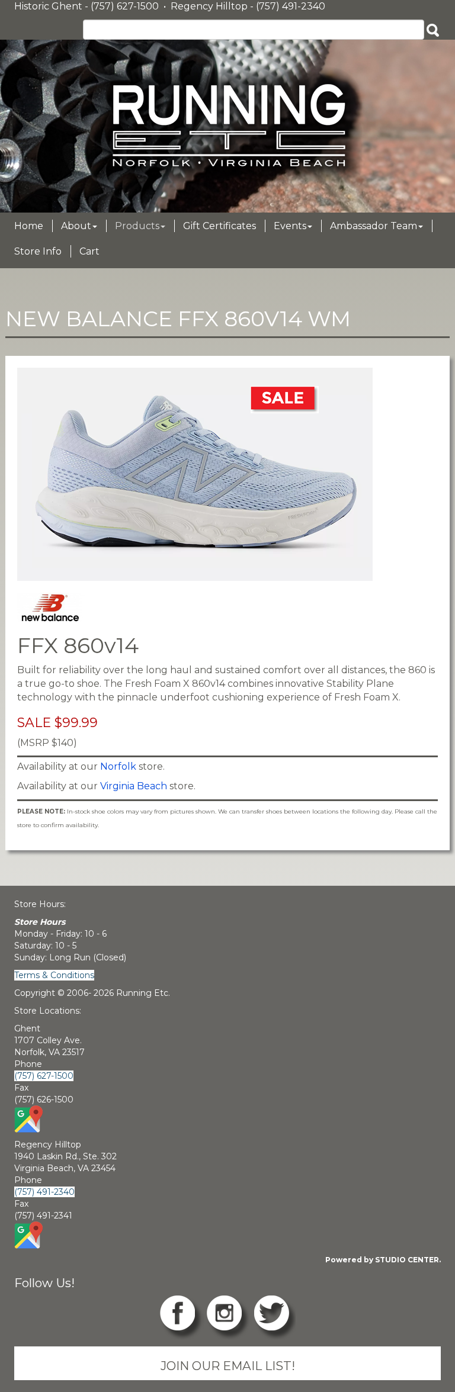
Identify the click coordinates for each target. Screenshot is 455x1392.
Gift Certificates (219, 226)
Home (28, 226)
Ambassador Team (373, 226)
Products (137, 226)
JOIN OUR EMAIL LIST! (228, 1365)
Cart (89, 251)
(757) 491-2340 (44, 1192)
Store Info (38, 251)
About (76, 226)
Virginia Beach (133, 786)
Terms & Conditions (54, 975)
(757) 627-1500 (43, 1075)
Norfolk (118, 766)
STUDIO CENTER (407, 1259)
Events (290, 226)
